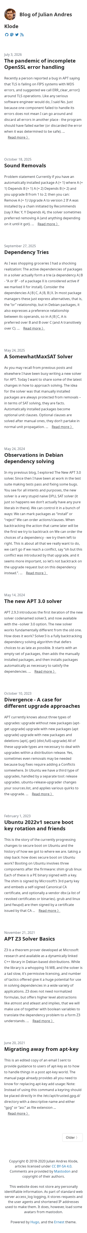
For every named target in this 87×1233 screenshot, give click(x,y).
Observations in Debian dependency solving (33, 458)
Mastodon (62, 1171)
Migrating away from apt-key (41, 1048)
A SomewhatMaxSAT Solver (38, 356)
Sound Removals (25, 165)
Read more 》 (19, 137)
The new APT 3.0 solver (33, 600)
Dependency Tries (26, 251)
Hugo (34, 1222)
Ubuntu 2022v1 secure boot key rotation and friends (38, 825)
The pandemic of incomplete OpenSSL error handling (40, 63)
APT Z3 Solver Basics (29, 938)
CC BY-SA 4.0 (61, 1166)
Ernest (59, 1222)
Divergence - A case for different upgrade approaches (42, 702)
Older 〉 (72, 1137)
